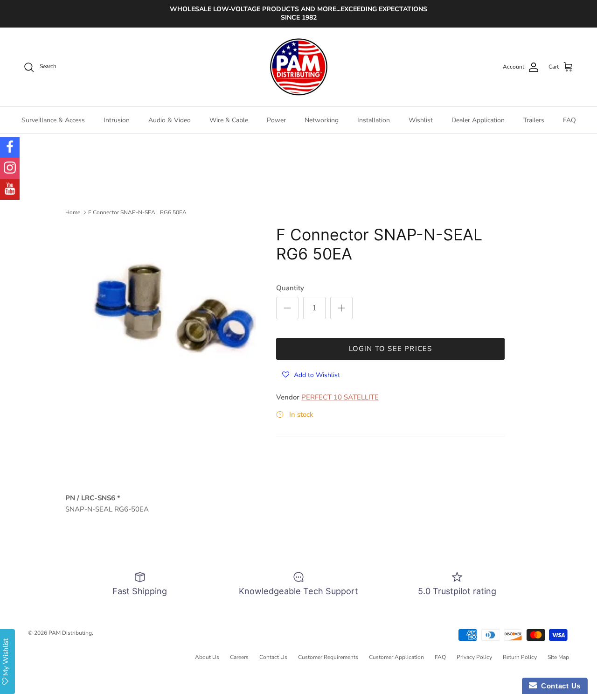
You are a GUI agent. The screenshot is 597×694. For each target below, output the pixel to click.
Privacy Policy (474, 657)
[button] (311, 374)
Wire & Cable (228, 120)
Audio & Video (169, 120)
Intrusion (117, 120)
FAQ (569, 120)
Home (72, 212)
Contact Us (273, 657)
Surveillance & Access (53, 120)
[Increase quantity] (341, 308)
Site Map (558, 657)
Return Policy (520, 657)
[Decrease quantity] (287, 308)
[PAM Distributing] (298, 67)
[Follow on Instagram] (10, 168)
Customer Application (396, 657)
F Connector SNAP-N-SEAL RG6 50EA (137, 212)
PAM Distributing (70, 633)
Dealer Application (478, 120)
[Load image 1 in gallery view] (174, 307)
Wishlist (421, 120)
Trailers (533, 120)
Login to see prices (390, 348)
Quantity (290, 288)
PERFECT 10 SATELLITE (340, 397)
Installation (373, 120)
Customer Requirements (328, 657)
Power (276, 120)
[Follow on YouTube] (10, 189)
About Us (207, 657)
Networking (322, 120)
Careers (239, 657)
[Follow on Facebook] (10, 147)
